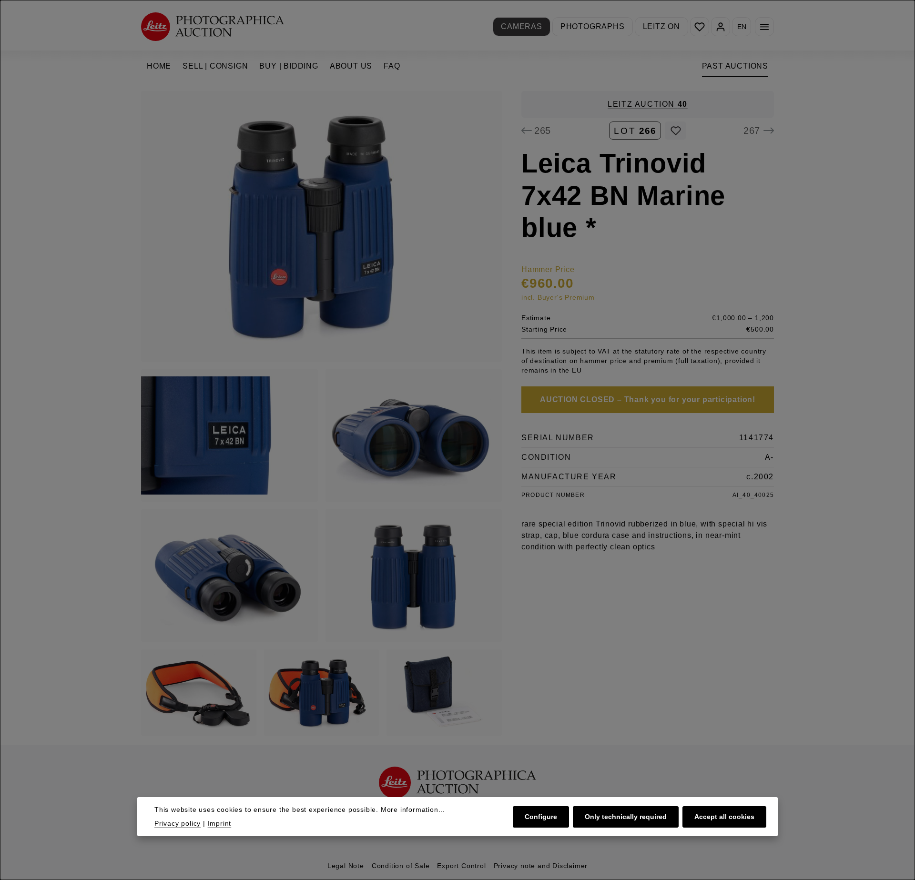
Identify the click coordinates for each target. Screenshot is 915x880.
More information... (413, 809)
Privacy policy (177, 823)
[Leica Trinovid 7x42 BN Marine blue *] (321, 226)
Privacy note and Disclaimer (541, 866)
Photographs (592, 26)
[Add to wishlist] (675, 130)
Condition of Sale (401, 866)
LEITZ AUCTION (648, 104)
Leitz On (661, 26)
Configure (541, 816)
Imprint (220, 823)
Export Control (461, 866)
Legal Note (345, 866)
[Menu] (764, 26)
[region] (322, 413)
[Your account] (720, 26)
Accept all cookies (724, 816)
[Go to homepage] (212, 26)
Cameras (521, 26)
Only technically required (626, 816)
